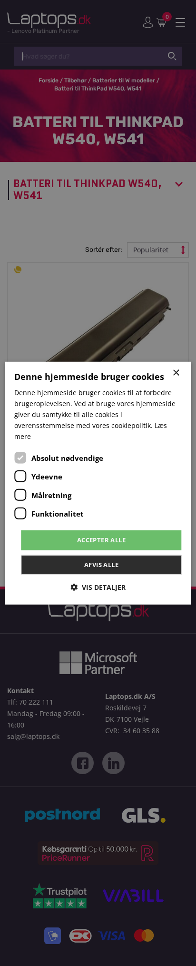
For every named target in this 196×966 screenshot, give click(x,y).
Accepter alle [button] (101, 540)
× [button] (175, 372)
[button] (98, 587)
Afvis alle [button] (101, 564)
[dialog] (98, 482)
